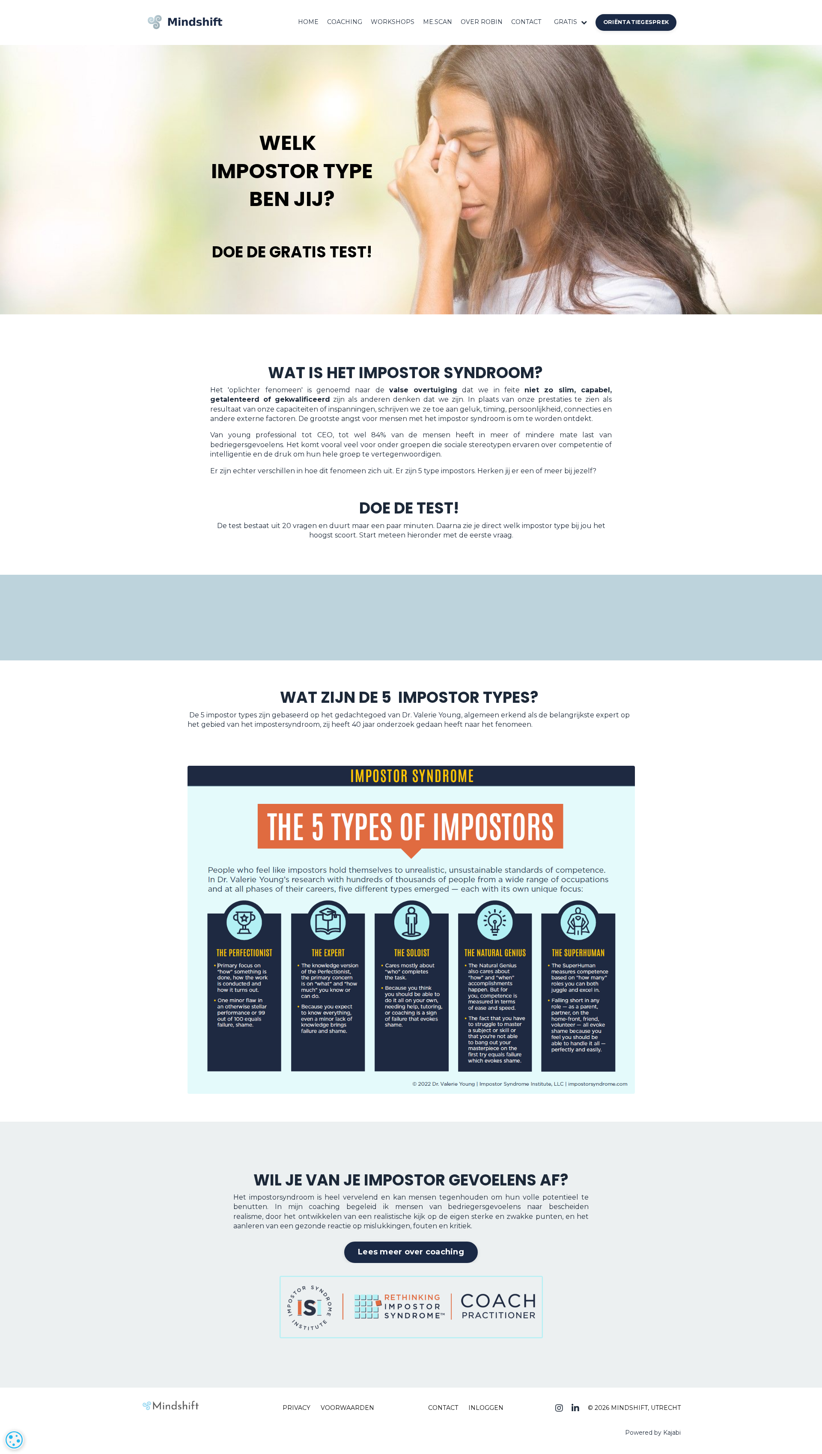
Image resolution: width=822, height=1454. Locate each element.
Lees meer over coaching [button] (411, 1252)
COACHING (344, 22)
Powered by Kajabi (653, 1432)
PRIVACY (296, 1408)
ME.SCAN (437, 22)
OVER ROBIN (482, 22)
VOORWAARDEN (347, 1408)
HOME (308, 22)
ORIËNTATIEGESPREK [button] (636, 22)
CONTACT (526, 22)
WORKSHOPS (392, 22)
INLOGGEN (485, 1408)
